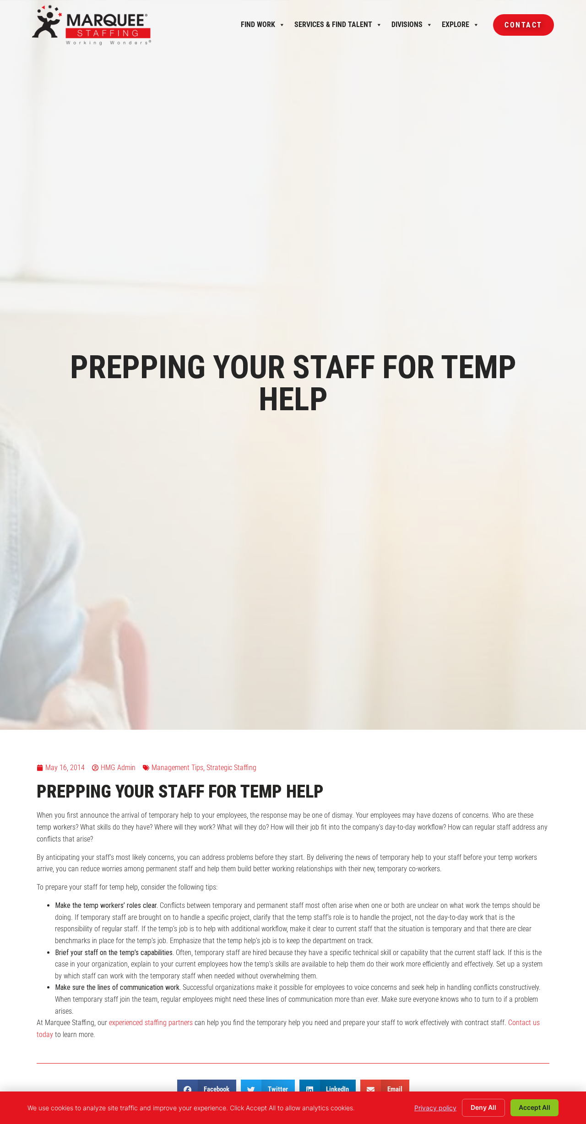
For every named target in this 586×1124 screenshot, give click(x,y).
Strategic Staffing (231, 767)
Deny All (483, 1107)
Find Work (258, 27)
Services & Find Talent (333, 27)
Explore (455, 27)
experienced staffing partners (151, 1022)
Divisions (407, 27)
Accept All (534, 1107)
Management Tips (177, 767)
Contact (518, 28)
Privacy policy (435, 1108)
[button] (207, 1090)
